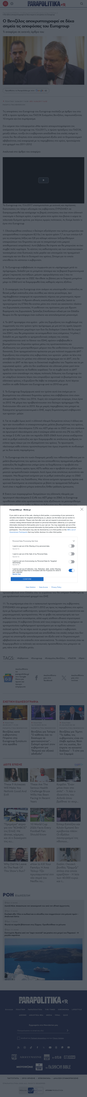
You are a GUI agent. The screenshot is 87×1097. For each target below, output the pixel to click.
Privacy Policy (56, 587)
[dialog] (43, 548)
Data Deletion (31, 587)
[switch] (72, 546)
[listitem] (43, 541)
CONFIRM (27, 579)
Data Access (43, 587)
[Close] (82, 510)
